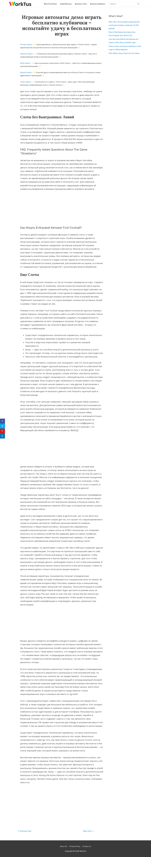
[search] (123, 3)
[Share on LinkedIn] (2, 436)
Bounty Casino (26, 72)
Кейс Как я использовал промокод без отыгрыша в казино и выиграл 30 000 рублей (124, 25)
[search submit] (138, 3)
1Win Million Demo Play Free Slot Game (124, 53)
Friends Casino (26, 44)
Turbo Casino (25, 82)
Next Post (88, 831)
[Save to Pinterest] (2, 431)
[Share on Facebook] (2, 421)
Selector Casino (26, 54)
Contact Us (86, 846)
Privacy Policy (74, 846)
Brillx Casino (25, 63)
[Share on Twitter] (2, 426)
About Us (63, 846)
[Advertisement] (61, 208)
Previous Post (24, 831)
